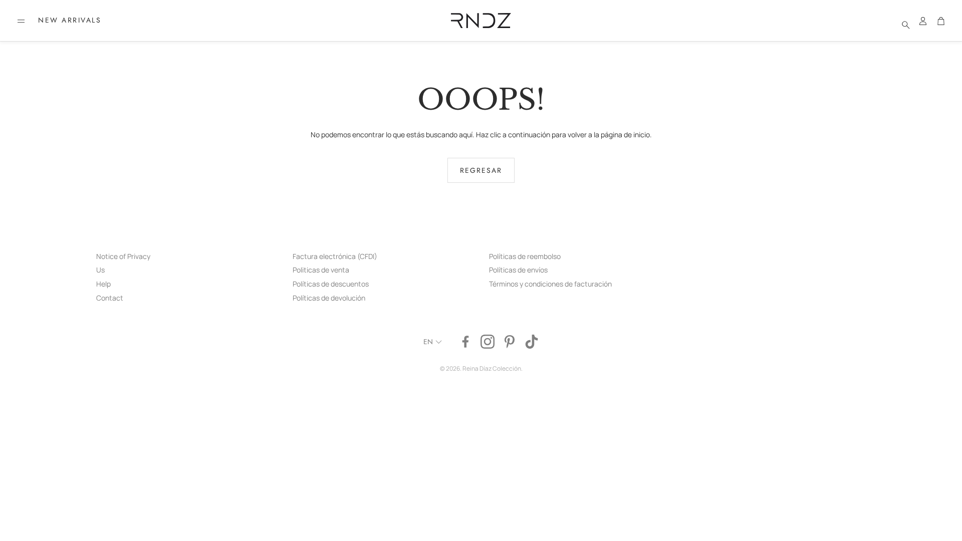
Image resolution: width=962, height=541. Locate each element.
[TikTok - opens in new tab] (532, 342)
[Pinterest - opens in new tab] (510, 342)
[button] (21, 21)
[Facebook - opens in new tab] (465, 342)
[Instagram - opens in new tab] (487, 342)
